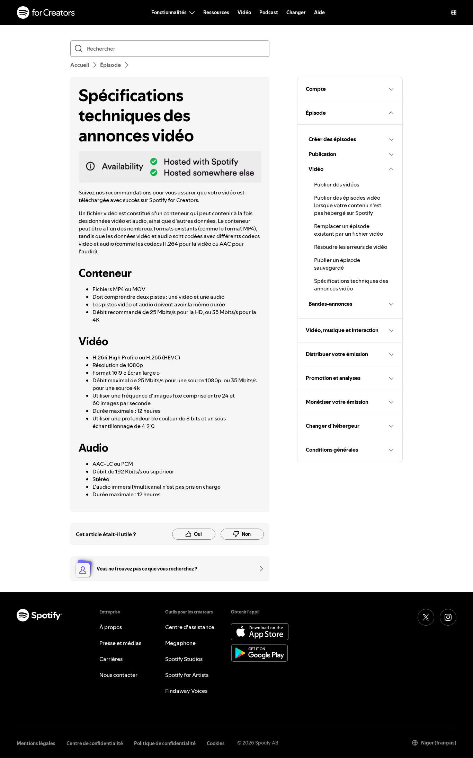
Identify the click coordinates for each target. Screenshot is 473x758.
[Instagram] (448, 617)
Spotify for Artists (186, 675)
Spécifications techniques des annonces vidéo (351, 284)
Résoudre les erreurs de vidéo (350, 247)
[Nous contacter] (259, 568)
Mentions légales (36, 743)
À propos (110, 627)
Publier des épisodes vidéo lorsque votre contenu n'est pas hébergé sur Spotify (347, 205)
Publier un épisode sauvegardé (337, 263)
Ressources (216, 12)
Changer (296, 12)
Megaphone (180, 643)
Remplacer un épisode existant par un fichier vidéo (348, 229)
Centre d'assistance (189, 627)
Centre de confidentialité (94, 743)
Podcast (268, 12)
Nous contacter (118, 675)
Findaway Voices (186, 691)
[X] (426, 617)
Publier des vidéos (336, 184)
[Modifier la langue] (453, 12)
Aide (319, 12)
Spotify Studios (184, 659)
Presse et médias (120, 643)
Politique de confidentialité (165, 743)
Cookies (216, 743)
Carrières (111, 659)
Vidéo (244, 12)
